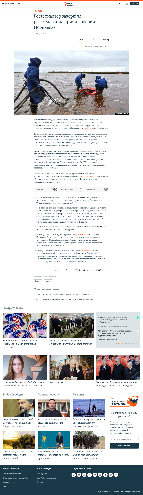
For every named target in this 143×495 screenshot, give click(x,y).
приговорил (80, 235)
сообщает (88, 128)
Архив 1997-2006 (9, 482)
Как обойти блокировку (46, 478)
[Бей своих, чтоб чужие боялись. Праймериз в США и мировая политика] (25, 325)
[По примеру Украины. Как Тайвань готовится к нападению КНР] (19, 440)
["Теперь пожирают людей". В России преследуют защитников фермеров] (89, 408)
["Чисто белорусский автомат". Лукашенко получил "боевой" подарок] (71, 325)
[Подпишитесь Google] (74, 475)
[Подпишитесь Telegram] (95, 475)
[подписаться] (116, 475)
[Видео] (120, 3)
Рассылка (41, 482)
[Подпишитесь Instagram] (100, 475)
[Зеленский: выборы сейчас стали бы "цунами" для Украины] (54, 408)
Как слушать (42, 474)
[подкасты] (127, 3)
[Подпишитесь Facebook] (79, 475)
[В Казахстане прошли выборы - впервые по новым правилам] (54, 440)
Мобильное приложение (12, 474)
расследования (86, 177)
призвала (86, 251)
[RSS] (105, 475)
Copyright (41, 487)
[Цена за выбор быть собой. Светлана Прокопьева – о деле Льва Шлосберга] (25, 367)
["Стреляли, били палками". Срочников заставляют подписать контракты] (89, 440)
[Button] (84, 40)
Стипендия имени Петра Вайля (15, 478)
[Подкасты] (111, 475)
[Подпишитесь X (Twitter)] (84, 475)
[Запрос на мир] (71, 367)
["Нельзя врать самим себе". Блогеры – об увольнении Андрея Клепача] (19, 408)
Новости (38, 11)
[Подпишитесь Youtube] (89, 475)
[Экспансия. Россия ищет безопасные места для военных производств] (118, 367)
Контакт (6, 487)
